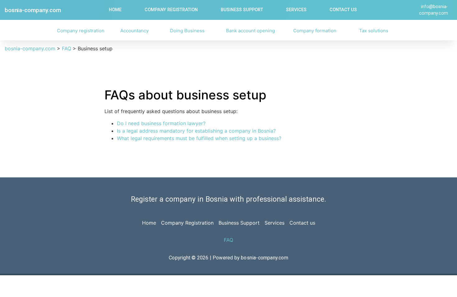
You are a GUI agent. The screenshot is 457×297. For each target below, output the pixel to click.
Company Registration (171, 9)
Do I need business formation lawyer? (161, 123)
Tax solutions (373, 31)
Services (296, 9)
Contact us (343, 9)
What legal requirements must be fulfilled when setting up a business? (199, 138)
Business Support (242, 9)
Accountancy (134, 31)
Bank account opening (250, 31)
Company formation (314, 31)
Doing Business (187, 31)
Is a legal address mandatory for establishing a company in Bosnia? (196, 131)
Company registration (80, 31)
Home (115, 9)
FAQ (228, 240)
